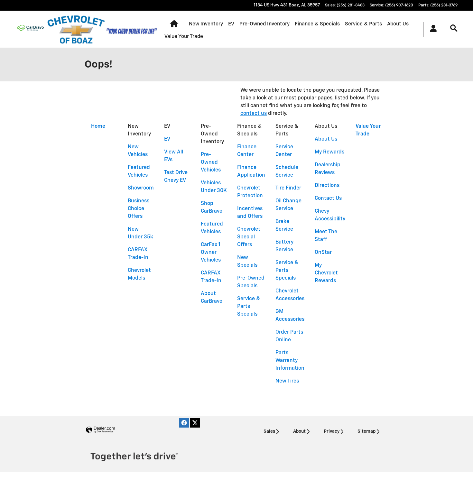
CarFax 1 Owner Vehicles (211, 252)
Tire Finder (288, 188)
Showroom (141, 188)
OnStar (323, 252)
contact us (253, 113)
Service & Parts (363, 24)
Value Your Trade (183, 36)
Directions (327, 185)
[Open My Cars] (432, 29)
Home (98, 126)
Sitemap (366, 431)
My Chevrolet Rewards (326, 273)
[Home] (30, 29)
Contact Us (328, 198)
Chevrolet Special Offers (248, 237)
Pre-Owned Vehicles (211, 162)
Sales (269, 431)
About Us (398, 24)
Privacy (331, 431)
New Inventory (206, 24)
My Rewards (329, 152)
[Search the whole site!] (454, 28)
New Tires (287, 381)
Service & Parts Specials (248, 306)
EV (231, 24)
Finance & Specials (317, 24)
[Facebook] (184, 423)
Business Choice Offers (138, 208)
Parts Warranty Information (289, 360)
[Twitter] (195, 423)
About (299, 431)
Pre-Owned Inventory (264, 24)
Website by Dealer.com (100, 430)
